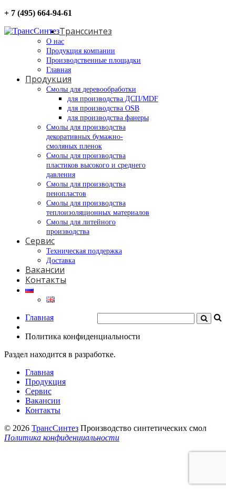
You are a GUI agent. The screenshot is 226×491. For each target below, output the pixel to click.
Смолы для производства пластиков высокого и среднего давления (96, 165)
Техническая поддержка (84, 251)
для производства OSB (103, 108)
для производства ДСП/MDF (112, 99)
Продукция (48, 79)
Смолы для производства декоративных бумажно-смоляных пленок (86, 136)
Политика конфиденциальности (61, 437)
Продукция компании (80, 51)
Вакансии (45, 270)
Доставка (60, 260)
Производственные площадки (93, 60)
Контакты (45, 280)
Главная (58, 70)
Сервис (40, 241)
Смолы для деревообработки (91, 89)
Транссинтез (85, 31)
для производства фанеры (108, 118)
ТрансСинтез (55, 428)
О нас (55, 41)
